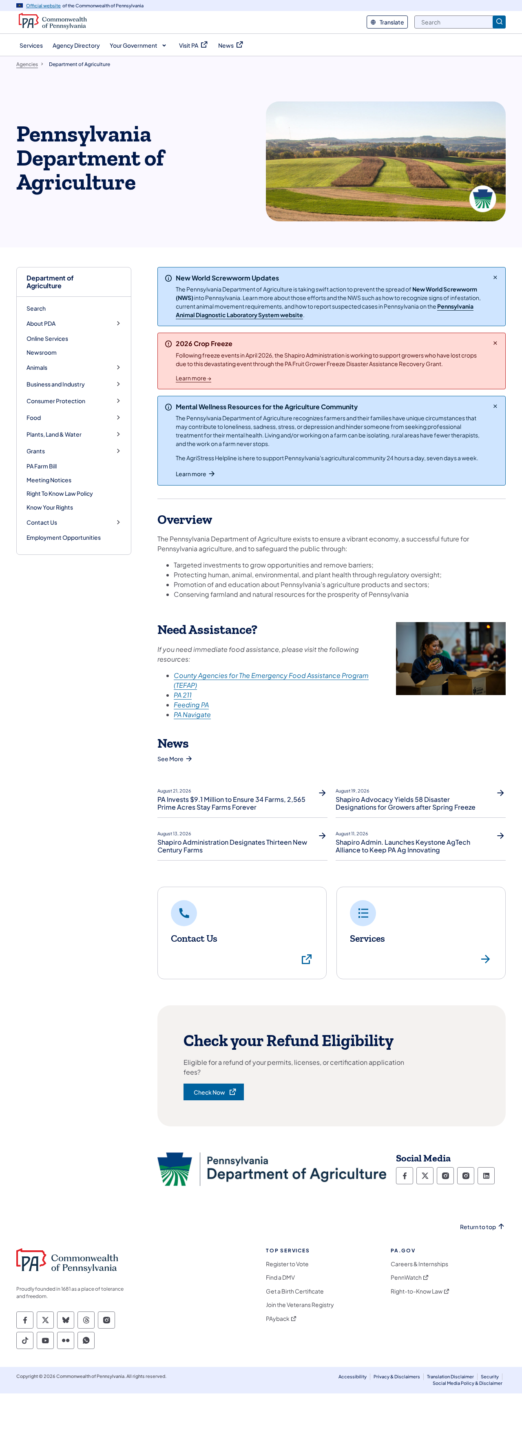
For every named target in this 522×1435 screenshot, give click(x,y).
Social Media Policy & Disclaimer (467, 1383)
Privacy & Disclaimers (397, 1376)
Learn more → (193, 378)
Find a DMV (280, 1277)
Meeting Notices (49, 479)
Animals (37, 367)
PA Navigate (192, 714)
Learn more (191, 473)
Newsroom (42, 352)
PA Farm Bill (42, 466)
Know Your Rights (50, 507)
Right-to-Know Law (416, 1291)
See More (170, 758)
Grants (36, 451)
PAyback (278, 1318)
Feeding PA (191, 704)
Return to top (478, 1226)
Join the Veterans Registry (300, 1304)
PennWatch (406, 1277)
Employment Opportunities (64, 537)
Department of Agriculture (50, 281)
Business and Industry (56, 384)
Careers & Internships (419, 1264)
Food (34, 417)
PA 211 (183, 695)
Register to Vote (287, 1264)
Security (490, 1376)
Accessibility (352, 1376)
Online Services (47, 338)
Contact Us (42, 522)
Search (36, 308)
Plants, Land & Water (54, 434)
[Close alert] (495, 277)
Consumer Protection (56, 400)
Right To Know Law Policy (60, 493)
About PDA (41, 323)
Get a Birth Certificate (295, 1291)
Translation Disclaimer (450, 1376)
